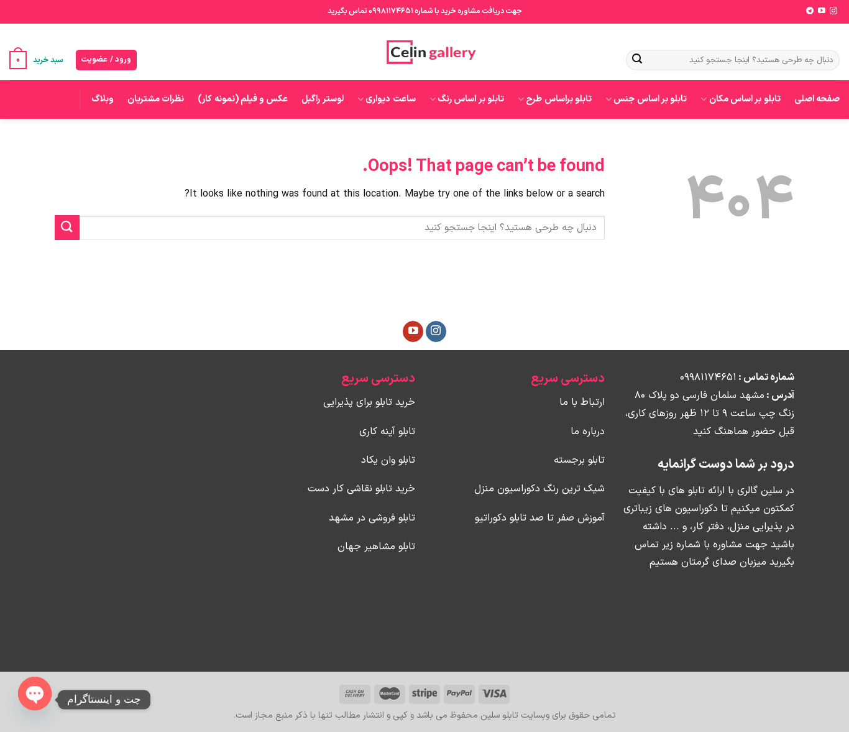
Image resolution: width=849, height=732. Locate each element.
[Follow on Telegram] (810, 11)
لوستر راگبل (322, 99)
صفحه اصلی (817, 99)
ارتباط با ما (582, 402)
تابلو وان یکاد (388, 460)
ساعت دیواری (390, 99)
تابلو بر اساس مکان (744, 99)
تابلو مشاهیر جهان (376, 546)
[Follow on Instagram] (833, 11)
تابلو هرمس (117, 11)
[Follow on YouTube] (821, 11)
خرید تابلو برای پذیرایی (176, 11)
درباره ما (588, 431)
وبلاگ (102, 99)
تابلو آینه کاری (387, 431)
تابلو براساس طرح (559, 99)
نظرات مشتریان (155, 99)
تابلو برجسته (70, 11)
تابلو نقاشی (26, 11)
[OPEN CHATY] (35, 693)
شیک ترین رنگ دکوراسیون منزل (539, 488)
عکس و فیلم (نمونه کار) (243, 99)
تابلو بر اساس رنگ (471, 99)
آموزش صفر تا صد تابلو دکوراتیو (540, 518)
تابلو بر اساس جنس (650, 99)
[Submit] (637, 60)
